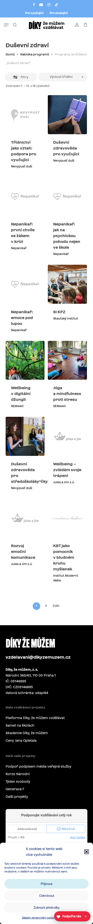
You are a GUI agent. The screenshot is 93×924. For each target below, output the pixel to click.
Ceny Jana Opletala (21, 740)
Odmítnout (46, 895)
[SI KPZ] (67, 284)
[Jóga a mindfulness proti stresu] (67, 360)
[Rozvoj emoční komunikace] (25, 518)
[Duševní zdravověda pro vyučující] (67, 114)
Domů (10, 54)
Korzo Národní (18, 774)
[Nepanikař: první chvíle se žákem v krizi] (25, 196)
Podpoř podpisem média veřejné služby (38, 766)
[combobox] (62, 77)
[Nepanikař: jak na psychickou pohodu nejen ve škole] (67, 196)
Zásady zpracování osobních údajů (44, 917)
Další (56, 605)
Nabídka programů (34, 54)
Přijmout (46, 884)
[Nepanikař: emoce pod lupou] (25, 284)
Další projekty (17, 796)
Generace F (15, 789)
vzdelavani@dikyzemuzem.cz (38, 657)
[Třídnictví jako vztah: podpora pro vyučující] (25, 114)
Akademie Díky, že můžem (27, 733)
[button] (86, 852)
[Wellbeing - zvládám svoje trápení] (67, 436)
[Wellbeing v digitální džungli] (25, 360)
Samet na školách (20, 725)
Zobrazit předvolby (47, 907)
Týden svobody (18, 781)
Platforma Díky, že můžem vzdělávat (35, 718)
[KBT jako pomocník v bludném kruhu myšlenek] (67, 518)
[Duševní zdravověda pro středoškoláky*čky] (25, 436)
